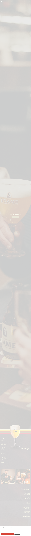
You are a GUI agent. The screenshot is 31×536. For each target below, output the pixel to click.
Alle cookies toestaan (4, 534)
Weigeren (11, 534)
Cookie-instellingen (17, 534)
